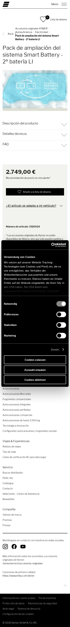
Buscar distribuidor (13, 472)
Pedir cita (8, 477)
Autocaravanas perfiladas (17, 409)
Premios (7, 519)
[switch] (61, 314)
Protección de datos (13, 603)
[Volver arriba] (64, 586)
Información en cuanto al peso (19, 598)
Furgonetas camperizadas (17, 399)
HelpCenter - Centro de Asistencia (21, 493)
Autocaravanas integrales (17, 404)
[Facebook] (14, 546)
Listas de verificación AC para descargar (24, 457)
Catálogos (8, 483)
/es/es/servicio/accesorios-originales (23, 563)
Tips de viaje (9, 451)
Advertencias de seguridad (42, 603)
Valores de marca (12, 514)
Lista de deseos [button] (58, 19)
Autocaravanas (11, 388)
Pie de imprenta (47, 598)
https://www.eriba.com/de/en (18, 575)
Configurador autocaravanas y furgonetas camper (30, 430)
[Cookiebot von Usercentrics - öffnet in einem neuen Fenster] (51, 245)
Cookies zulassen (35, 359)
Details (55, 349)
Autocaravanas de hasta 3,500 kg (21, 420)
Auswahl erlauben (35, 369)
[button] (43, 19)
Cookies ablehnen (35, 379)
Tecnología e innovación (16, 425)
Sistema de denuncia (29, 608)
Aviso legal (8, 608)
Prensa (6, 525)
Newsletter (9, 499)
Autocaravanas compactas (17, 415)
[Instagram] (5, 546)
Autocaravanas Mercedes (17, 393)
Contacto (8, 488)
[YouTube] (23, 546)
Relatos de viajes (12, 446)
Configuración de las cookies (18, 613)
